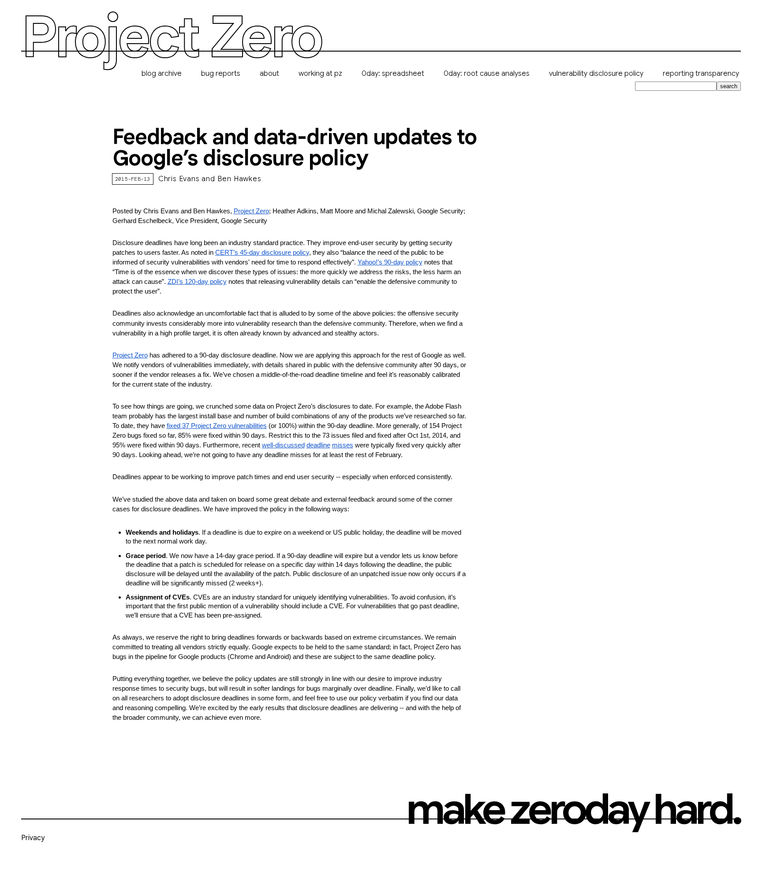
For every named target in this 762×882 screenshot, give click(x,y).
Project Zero (171, 37)
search (728, 86)
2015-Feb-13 (132, 178)
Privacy (33, 838)
